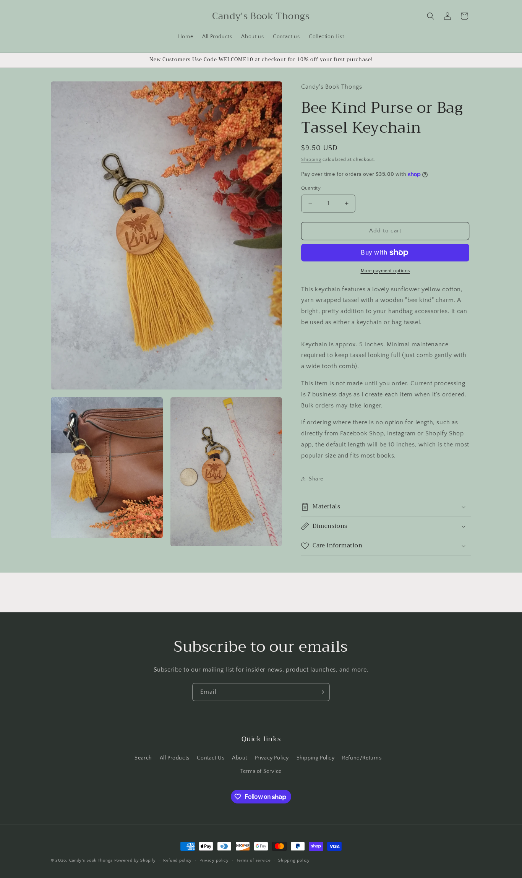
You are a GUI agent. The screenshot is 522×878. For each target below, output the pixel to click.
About (239, 758)
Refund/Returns (361, 758)
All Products (175, 758)
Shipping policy (294, 860)
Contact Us (210, 758)
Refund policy (177, 860)
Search (143, 758)
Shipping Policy (316, 758)
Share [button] (316, 479)
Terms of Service (261, 771)
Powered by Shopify (135, 860)
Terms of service (253, 860)
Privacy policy (214, 860)
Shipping (311, 159)
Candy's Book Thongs (91, 860)
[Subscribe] (321, 692)
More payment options (385, 270)
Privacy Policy (272, 758)
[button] (430, 16)
